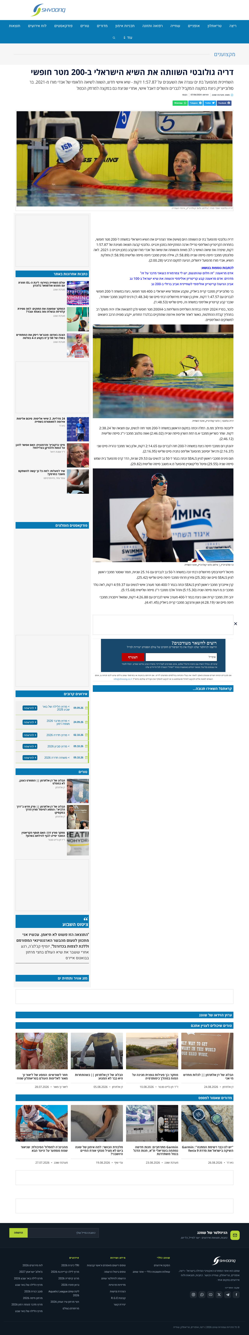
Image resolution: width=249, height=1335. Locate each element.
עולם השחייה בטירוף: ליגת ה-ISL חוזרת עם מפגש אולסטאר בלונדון (41, 284)
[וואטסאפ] (201, 1294)
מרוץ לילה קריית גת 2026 (65, 1272)
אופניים (194, 26)
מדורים (102, 26)
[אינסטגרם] (193, 1294)
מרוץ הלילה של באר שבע (29, 1285)
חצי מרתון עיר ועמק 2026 (65, 1302)
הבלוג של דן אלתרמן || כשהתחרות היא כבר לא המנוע (99, 1076)
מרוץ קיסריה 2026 (68, 1278)
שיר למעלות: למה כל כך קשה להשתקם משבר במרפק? (41, 472)
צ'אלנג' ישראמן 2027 (31, 1272)
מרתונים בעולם (71, 1308)
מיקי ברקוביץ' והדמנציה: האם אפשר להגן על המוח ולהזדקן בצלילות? (40, 446)
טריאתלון (215, 26)
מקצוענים (224, 54)
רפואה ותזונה (152, 26)
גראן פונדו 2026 (70, 1285)
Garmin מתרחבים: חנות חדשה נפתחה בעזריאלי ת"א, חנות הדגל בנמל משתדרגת (155, 1150)
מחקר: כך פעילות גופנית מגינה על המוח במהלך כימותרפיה (155, 1076)
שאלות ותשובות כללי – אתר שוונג (151, 1272)
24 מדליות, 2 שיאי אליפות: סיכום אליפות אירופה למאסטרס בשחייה (41, 420)
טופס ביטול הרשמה (115, 1272)
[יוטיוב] (210, 1294)
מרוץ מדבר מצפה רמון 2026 (27, 1304)
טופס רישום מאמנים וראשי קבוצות (106, 1265)
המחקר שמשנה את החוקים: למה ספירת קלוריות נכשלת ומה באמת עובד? (41, 310)
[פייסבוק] (236, 1294)
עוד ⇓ (127, 37)
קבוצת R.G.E (118, 1298)
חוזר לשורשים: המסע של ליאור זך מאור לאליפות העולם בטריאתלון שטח (42, 1076)
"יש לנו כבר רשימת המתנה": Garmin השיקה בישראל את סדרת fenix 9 (207, 1149)
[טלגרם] (227, 1294)
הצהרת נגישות (118, 1291)
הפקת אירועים (162, 1265)
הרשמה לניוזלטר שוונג (113, 1278)
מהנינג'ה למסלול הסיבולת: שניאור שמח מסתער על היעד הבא (44, 1149)
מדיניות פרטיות (117, 1285)
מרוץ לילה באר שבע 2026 (28, 1278)
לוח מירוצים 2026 (33, 1265)
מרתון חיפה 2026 (33, 1298)
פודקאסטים (63, 26)
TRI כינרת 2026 (70, 1265)
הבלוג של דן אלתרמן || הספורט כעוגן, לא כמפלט (42, 782)
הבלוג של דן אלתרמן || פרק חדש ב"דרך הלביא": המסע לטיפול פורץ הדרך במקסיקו (41, 809)
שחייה (175, 26)
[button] (224, 103)
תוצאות (14, 26)
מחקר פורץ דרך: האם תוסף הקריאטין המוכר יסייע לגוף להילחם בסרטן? (43, 834)
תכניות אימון (125, 26)
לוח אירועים (37, 26)
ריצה (232, 26)
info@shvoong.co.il (123, 679)
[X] (219, 1294)
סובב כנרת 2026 (33, 1291)
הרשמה (18, 1233)
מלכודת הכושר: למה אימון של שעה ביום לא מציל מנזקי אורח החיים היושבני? (99, 1150)
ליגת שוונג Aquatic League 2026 (63, 1293)
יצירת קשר (120, 1304)
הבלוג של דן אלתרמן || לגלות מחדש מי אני (208, 1076)
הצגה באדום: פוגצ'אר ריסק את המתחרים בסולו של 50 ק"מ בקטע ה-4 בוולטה (40, 336)
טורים (84, 26)
